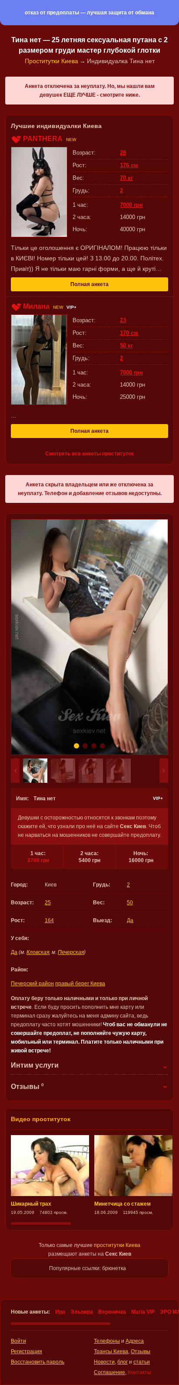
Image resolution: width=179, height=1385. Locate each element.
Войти (18, 1341)
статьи (141, 1362)
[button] (15, 770)
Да (130, 920)
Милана (36, 306)
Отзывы (140, 1351)
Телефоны (107, 1341)
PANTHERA (43, 138)
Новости (104, 1362)
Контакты (139, 1372)
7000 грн (131, 205)
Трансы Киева (111, 1351)
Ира (60, 1312)
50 (130, 903)
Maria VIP (143, 1312)
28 (123, 152)
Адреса (135, 1341)
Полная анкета (89, 284)
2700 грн (38, 860)
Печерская (71, 952)
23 (123, 320)
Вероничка (112, 1312)
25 (48, 903)
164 (49, 920)
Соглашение (109, 1372)
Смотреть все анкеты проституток (89, 454)
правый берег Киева (80, 984)
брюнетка (114, 1268)
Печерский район (32, 984)
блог (122, 1362)
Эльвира (81, 1312)
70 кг (126, 178)
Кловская (38, 952)
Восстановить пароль (37, 1362)
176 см (129, 165)
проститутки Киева (117, 1245)
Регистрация (26, 1351)
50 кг (126, 345)
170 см (129, 333)
